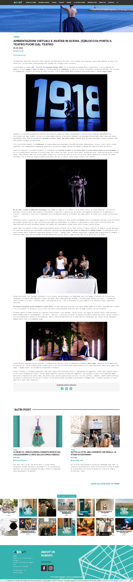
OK (121, 580)
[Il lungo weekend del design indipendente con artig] (9, 508)
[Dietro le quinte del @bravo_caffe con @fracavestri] (47, 508)
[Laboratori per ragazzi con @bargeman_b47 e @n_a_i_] (124, 527)
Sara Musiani (19, 51)
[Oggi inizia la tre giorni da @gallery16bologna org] (28, 527)
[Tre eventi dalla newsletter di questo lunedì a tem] (66, 527)
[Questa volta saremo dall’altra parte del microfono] (47, 527)
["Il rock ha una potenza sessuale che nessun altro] (86, 508)
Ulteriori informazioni (111, 580)
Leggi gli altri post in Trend (105, 484)
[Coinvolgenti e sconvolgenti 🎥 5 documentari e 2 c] (66, 508)
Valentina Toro (77, 460)
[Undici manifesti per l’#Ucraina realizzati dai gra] (9, 527)
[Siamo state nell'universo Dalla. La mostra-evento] (86, 527)
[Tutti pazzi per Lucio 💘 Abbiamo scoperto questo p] (105, 527)
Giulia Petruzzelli (21, 460)
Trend (16, 37)
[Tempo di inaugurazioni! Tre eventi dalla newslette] (28, 508)
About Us (48, 551)
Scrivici (47, 555)
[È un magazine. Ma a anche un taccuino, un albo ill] (105, 508)
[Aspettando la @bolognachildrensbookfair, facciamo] (124, 508)
